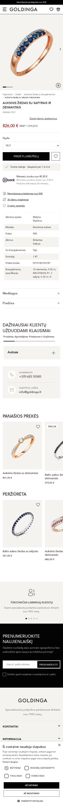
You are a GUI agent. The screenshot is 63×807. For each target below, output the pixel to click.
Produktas (9, 336)
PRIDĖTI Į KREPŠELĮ (26, 156)
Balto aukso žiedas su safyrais (20, 551)
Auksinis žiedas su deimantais (20, 473)
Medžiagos (10, 293)
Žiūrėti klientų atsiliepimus (43, 118)
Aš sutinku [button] (31, 785)
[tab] (31, 293)
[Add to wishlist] (56, 156)
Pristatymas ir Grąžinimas (41, 336)
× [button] (59, 745)
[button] (31, 801)
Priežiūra (8, 303)
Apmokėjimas (21, 336)
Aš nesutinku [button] (31, 793)
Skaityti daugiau (10, 761)
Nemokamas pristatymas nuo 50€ (31, 2)
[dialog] (31, 774)
